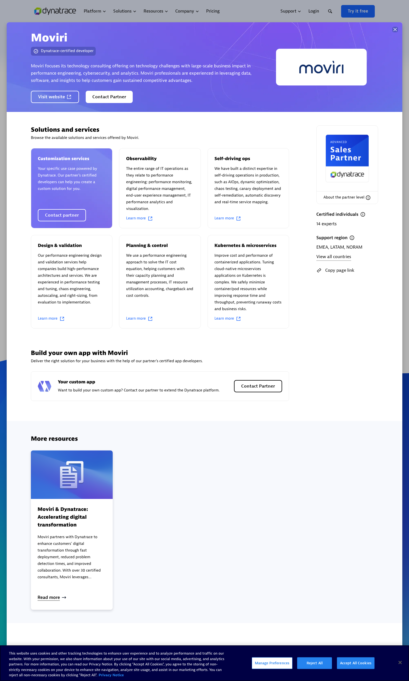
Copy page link (339, 270)
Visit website (51, 97)
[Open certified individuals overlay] (363, 214)
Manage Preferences (272, 663)
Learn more (136, 218)
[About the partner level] (368, 197)
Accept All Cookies (355, 663)
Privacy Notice (111, 675)
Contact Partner (109, 97)
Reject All (315, 663)
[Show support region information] (352, 238)
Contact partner (62, 215)
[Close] (395, 29)
